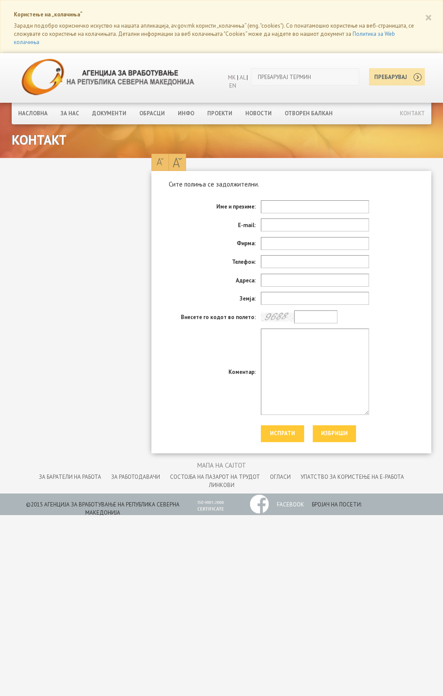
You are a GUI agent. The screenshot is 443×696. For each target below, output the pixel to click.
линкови (221, 485)
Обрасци (152, 113)
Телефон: (244, 262)
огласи (280, 477)
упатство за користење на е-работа (352, 477)
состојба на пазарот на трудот (215, 477)
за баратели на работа (70, 477)
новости (258, 113)
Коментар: (242, 372)
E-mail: (247, 225)
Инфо (186, 113)
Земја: (248, 298)
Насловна (33, 113)
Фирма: (246, 243)
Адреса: (246, 280)
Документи (109, 113)
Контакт (412, 113)
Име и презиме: (236, 206)
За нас (70, 113)
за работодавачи (135, 477)
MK (232, 77)
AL (241, 77)
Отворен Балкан (309, 113)
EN (232, 85)
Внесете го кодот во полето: (218, 317)
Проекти (219, 113)
